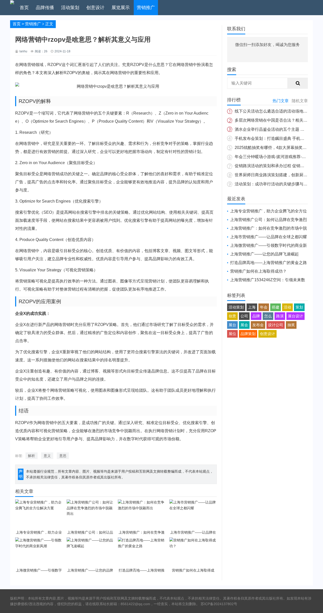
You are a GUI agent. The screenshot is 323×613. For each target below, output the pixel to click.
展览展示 (121, 7)
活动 (287, 307)
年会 (263, 307)
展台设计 (295, 316)
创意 (232, 316)
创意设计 (95, 7)
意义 (47, 456)
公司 (244, 316)
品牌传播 (45, 7)
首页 (24, 7)
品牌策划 (248, 334)
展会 (244, 325)
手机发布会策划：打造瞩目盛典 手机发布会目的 (277, 138)
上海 (252, 307)
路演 (280, 316)
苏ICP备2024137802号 (219, 604)
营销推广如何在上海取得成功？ (258, 271)
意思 (62, 456)
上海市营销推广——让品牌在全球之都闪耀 (268, 237)
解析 (31, 456)
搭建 (275, 307)
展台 (232, 325)
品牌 (256, 316)
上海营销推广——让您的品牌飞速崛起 (264, 254)
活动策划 (70, 7)
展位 (232, 334)
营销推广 (146, 7)
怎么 (268, 316)
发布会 (258, 325)
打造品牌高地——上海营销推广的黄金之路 (268, 262)
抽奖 (291, 325)
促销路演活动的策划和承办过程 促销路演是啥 (275, 166)
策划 (299, 307)
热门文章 (281, 101)
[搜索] (298, 83)
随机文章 (300, 101)
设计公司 (275, 325)
